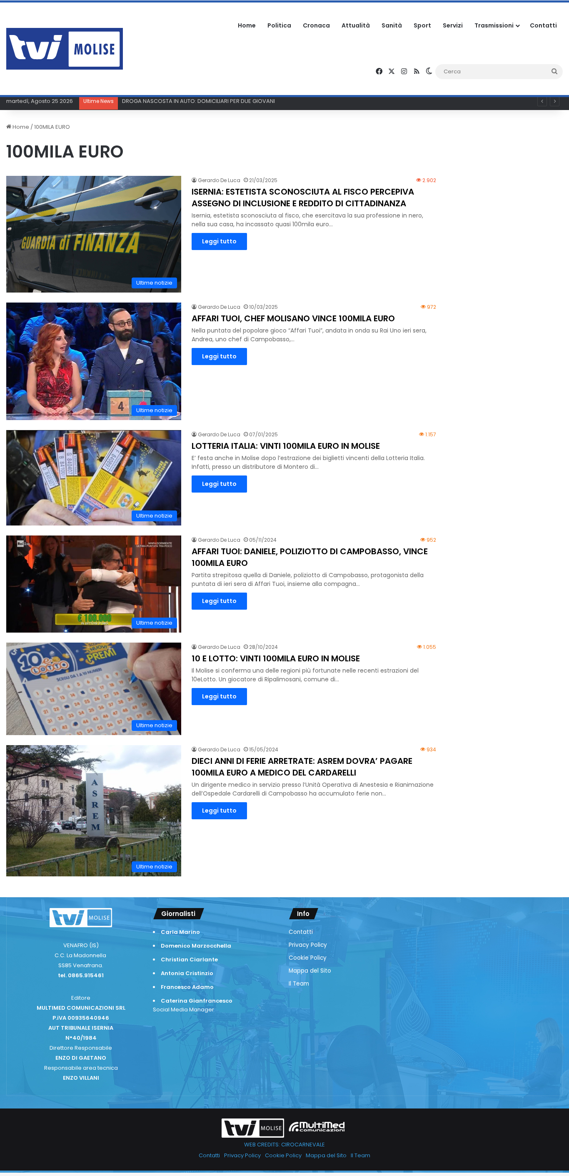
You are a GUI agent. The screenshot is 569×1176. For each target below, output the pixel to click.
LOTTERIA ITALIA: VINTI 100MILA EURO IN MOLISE (286, 446)
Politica (279, 25)
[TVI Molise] (64, 49)
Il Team (299, 984)
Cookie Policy (308, 958)
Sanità (392, 25)
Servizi (453, 25)
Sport (422, 25)
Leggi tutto (219, 241)
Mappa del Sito (310, 971)
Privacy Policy (308, 945)
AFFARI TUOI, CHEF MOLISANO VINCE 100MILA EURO (293, 318)
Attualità (356, 25)
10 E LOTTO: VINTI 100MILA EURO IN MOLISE (276, 658)
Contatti (543, 25)
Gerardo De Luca (219, 180)
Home (247, 25)
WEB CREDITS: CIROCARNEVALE (284, 1144)
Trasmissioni (494, 25)
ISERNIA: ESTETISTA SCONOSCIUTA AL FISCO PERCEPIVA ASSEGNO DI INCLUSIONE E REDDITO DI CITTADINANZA (303, 197)
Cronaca (316, 25)
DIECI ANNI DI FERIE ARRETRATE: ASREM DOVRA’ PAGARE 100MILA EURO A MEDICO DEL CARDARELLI (302, 766)
